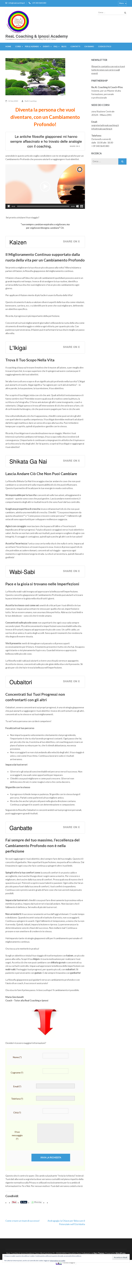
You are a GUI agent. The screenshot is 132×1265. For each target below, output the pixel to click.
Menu (121, 3)
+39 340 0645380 (39, 3)
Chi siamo (89, 46)
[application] (45, 186)
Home (8, 46)
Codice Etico (104, 46)
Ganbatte (20, 828)
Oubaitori (20, 682)
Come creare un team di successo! (22, 1220)
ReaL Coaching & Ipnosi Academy (36, 36)
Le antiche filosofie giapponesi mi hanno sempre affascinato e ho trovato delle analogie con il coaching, (46, 141)
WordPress (120, 1253)
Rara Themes (99, 1253)
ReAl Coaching (30, 101)
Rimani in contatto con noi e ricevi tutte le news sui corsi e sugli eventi (108, 70)
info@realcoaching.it (17, 3)
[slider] (43, 206)
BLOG (63, 46)
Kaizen (18, 242)
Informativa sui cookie (57, 1261)
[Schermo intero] (81, 206)
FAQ (55, 46)
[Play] (8, 206)
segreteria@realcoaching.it (105, 125)
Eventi (46, 46)
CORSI (18, 46)
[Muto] (77, 206)
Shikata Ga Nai (28, 461)
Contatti (75, 46)
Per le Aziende (32, 46)
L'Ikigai (18, 347)
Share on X (75, 146)
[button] (45, 186)
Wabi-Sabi (22, 571)
